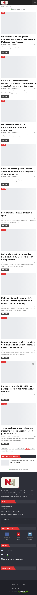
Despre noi (6, 519)
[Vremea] (4, 555)
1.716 (12, 451)
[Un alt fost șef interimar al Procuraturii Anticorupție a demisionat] (18, 111)
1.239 (32, 448)
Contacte (6, 523)
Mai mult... (5, 52)
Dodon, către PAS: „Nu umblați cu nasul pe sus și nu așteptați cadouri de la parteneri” (17, 257)
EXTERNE (4, 188)
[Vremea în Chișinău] (6, 551)
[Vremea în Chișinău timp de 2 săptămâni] (12, 559)
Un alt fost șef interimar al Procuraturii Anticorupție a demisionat (13, 127)
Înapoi (5, 448)
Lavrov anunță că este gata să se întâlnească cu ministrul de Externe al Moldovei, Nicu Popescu (18, 39)
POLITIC (3, 144)
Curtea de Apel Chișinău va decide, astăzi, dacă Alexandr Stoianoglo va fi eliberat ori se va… (18, 171)
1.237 (22, 448)
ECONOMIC (4, 318)
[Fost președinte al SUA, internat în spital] (18, 199)
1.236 (17, 448)
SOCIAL (3, 274)
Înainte (18, 451)
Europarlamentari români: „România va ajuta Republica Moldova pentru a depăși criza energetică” (18, 345)
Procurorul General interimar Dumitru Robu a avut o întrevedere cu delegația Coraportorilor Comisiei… (18, 83)
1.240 (3, 451)
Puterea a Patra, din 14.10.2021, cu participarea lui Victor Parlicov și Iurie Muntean (18, 389)
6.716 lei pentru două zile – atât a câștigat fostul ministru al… (22, 461)
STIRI (3, 12)
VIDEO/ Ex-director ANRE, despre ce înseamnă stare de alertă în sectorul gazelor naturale (17, 431)
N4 (9, 591)
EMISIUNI (4, 362)
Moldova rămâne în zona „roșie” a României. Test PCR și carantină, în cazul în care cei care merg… (16, 301)
